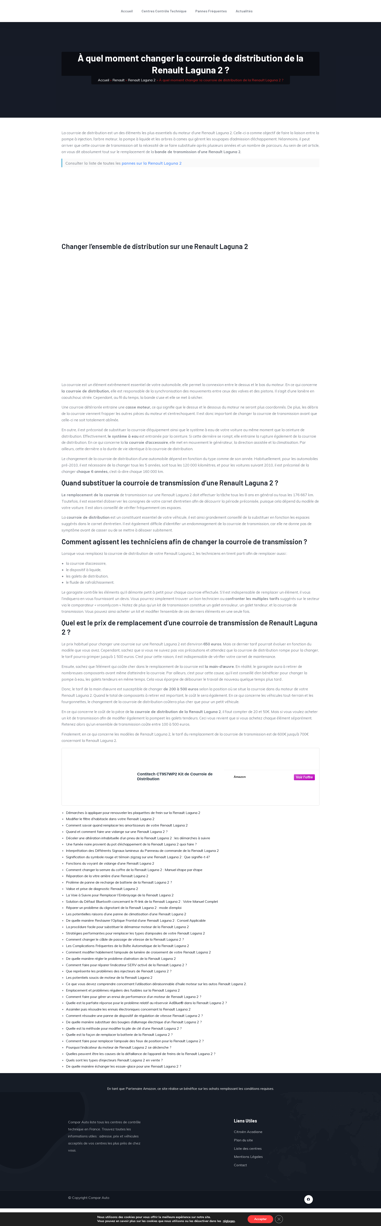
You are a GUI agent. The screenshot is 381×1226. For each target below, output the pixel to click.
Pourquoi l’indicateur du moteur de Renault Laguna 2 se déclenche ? (118, 1047)
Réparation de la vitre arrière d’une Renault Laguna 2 (107, 876)
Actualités (244, 11)
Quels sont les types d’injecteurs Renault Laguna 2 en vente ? (114, 1060)
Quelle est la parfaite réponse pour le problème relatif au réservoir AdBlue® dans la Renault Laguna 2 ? (146, 1003)
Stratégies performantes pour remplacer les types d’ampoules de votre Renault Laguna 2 (135, 933)
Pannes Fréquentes (211, 11)
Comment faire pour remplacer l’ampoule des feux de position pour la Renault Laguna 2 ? (135, 1041)
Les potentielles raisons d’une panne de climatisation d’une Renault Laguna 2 (126, 914)
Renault (118, 80)
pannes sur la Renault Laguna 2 (152, 163)
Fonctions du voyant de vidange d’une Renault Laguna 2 (110, 863)
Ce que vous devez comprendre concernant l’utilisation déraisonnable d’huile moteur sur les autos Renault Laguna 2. (156, 984)
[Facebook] (308, 1199)
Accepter (260, 1219)
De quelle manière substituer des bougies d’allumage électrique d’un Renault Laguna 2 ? (134, 1022)
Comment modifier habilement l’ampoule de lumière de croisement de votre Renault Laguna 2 (138, 952)
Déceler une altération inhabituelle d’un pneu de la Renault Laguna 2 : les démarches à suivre (138, 838)
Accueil (127, 11)
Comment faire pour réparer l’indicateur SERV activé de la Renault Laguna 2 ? (126, 965)
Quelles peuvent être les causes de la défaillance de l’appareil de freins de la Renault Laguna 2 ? (140, 1053)
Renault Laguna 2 (142, 80)
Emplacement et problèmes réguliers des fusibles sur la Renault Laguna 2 (123, 990)
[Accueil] (47, 11)
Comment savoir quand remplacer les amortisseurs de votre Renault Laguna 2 (127, 825)
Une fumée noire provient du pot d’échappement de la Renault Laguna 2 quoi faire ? (131, 844)
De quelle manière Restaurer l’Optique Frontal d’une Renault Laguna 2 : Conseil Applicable (136, 920)
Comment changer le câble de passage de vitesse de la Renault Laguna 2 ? (125, 939)
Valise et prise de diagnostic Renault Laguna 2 (102, 888)
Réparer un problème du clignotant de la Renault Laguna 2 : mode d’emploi (123, 907)
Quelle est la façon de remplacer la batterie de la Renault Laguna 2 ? (119, 1034)
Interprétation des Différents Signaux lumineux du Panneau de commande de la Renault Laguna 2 (142, 850)
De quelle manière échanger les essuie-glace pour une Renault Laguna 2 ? (123, 1066)
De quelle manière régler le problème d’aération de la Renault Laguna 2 (121, 958)
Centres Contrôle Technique (164, 11)
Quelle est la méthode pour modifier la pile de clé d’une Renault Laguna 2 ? (124, 1028)
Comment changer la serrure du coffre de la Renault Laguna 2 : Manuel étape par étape (134, 869)
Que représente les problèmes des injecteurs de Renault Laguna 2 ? (119, 971)
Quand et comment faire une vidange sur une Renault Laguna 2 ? (117, 831)
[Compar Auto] (189, 1131)
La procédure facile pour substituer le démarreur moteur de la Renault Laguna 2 (127, 927)
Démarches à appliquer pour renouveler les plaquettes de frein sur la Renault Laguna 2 (133, 812)
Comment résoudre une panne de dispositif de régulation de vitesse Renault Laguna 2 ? (134, 1015)
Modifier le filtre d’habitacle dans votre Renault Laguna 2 (110, 819)
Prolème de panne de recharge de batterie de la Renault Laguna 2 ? (119, 882)
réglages (229, 1221)
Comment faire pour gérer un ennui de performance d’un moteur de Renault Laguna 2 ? (133, 996)
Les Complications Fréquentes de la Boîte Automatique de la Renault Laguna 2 (127, 946)
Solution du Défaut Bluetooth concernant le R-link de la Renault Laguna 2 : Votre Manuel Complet (142, 901)
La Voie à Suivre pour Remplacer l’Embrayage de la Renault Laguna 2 (120, 895)
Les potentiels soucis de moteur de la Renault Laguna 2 (109, 977)
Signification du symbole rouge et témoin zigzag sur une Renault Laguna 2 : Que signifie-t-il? (138, 857)
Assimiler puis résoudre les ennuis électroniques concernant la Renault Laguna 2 (128, 1009)
